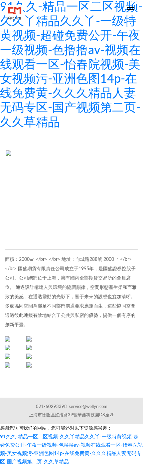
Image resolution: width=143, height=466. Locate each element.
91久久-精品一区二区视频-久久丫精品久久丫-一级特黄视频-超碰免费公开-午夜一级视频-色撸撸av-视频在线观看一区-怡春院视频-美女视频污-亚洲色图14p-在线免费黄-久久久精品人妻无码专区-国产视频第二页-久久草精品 (71, 64)
